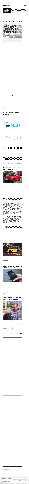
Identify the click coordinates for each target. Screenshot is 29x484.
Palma (12, 107)
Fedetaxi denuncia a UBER (11, 241)
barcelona (11, 163)
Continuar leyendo (5, 325)
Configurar (24, 480)
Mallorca (9, 327)
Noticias (10, 107)
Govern (14, 292)
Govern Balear (16, 327)
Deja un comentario (5, 108)
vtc (18, 292)
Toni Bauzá (16, 107)
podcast (14, 107)
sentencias (13, 163)
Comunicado (7, 163)
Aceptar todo (14, 480)
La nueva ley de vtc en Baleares (12, 21)
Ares (13, 292)
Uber (18, 107)
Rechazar (19, 480)
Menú (25, 5)
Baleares (8, 107)
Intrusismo (19, 327)
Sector (13, 327)
